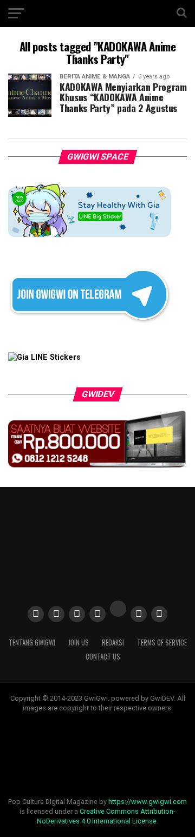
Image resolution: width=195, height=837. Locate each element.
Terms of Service (162, 642)
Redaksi (113, 642)
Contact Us (103, 656)
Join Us (78, 642)
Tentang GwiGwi (32, 642)
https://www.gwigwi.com (147, 802)
